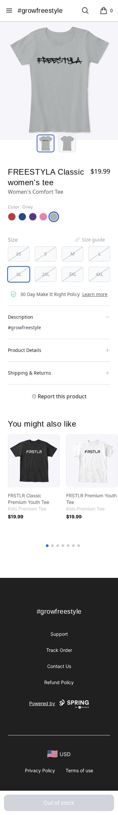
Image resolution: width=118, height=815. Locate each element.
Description (20, 317)
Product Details (24, 350)
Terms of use (79, 770)
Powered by (42, 703)
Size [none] (13, 239)
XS (18, 254)
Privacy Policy (40, 770)
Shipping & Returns (29, 373)
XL (18, 274)
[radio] (19, 253)
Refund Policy (59, 682)
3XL (72, 274)
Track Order (59, 650)
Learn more (95, 294)
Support (59, 634)
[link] (33, 461)
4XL (99, 274)
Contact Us (59, 666)
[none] (89, 239)
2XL (45, 274)
